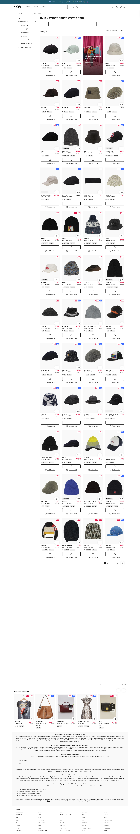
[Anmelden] (117, 7)
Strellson (106, 814)
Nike (83, 814)
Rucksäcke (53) (24, 29)
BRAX (17, 817)
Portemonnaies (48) (25, 32)
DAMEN (28, 6)
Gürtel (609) (24, 36)
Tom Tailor (106, 822)
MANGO (62, 822)
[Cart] (124, 7)
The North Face (108, 820)
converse (18, 825)
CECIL (17, 822)
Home (17, 13)
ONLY (83, 817)
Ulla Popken (107, 825)
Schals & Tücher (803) (26, 43)
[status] (44, 32)
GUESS (39, 825)
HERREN (36, 6)
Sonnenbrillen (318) (25, 40)
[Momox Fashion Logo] (17, 7)
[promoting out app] (93, 55)
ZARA (105, 830)
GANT (39, 817)
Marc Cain (62, 825)
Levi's (61, 820)
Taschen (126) (24, 25)
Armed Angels (19, 814)
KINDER (44, 6)
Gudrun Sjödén (41, 822)
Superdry (106, 817)
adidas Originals (19, 812)
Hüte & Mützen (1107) (26, 47)
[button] (26, 18)
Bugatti (17, 820)
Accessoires (29, 13)
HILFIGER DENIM (42, 830)
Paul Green (84, 822)
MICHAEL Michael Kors (65, 830)
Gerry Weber (41, 820)
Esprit (39, 812)
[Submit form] (105, 6)
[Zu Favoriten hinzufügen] (79, 324)
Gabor (39, 814)
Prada (48, 801)
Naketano (84, 812)
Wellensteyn (107, 828)
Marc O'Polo (63, 828)
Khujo (61, 817)
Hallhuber (40, 828)
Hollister (62, 812)
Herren (22, 13)
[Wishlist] (120, 7)
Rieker (105, 812)
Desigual (18, 828)
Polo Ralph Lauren (86, 828)
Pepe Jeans (84, 825)
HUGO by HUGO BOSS (66, 814)
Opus (83, 820)
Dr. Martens (18, 830)
